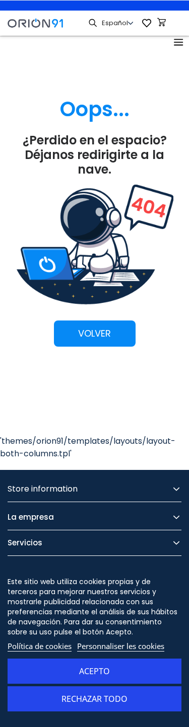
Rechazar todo (94, 698)
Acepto (94, 671)
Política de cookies (40, 646)
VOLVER (94, 333)
